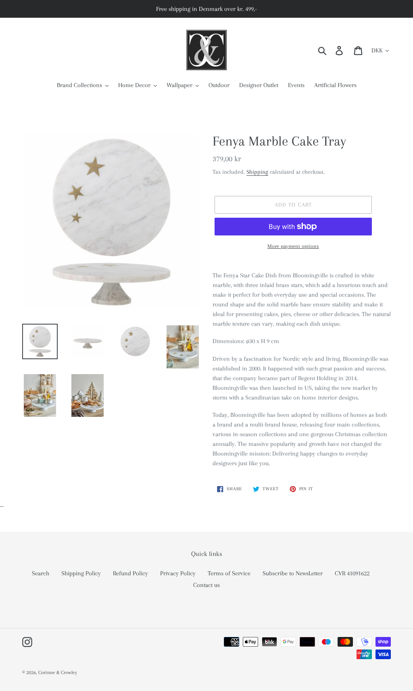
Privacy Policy (178, 573)
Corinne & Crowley (57, 672)
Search (40, 573)
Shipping (257, 172)
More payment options (293, 246)
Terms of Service (229, 573)
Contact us (206, 585)
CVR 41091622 (352, 573)
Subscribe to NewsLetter (293, 573)
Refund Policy (130, 573)
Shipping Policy (81, 573)
